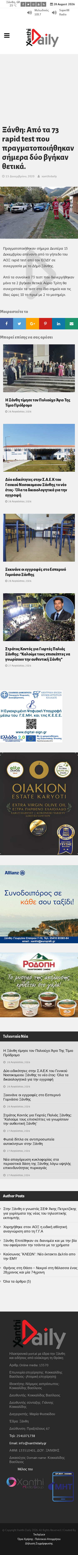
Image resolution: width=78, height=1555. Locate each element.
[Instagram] (33, 4)
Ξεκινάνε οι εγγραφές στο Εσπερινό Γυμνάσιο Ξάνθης (32, 1097)
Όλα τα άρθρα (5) (17, 1281)
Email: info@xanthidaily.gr (27, 1443)
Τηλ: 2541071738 (22, 1436)
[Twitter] (28, 4)
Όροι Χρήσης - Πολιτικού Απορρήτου (39, 1539)
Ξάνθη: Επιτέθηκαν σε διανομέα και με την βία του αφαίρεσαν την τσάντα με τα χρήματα (40, 1242)
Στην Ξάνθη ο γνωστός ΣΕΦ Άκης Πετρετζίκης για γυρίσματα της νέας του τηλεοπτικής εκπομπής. (39, 1213)
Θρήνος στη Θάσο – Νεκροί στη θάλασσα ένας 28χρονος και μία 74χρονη (40, 1270)
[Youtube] (38, 4)
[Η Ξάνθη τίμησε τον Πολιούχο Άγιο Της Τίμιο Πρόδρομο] (39, 369)
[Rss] (43, 4)
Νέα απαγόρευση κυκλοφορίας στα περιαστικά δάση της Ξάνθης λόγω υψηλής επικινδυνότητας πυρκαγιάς (37, 1163)
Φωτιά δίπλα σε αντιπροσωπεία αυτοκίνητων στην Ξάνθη (28, 1141)
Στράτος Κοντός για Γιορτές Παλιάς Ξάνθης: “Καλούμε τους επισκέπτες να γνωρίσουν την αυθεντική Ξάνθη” (37, 654)
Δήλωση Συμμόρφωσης (39, 1543)
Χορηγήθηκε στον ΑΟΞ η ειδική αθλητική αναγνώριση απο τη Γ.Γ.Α (35, 1229)
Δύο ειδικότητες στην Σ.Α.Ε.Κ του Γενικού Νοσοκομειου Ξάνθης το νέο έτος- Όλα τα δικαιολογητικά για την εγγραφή (35, 1075)
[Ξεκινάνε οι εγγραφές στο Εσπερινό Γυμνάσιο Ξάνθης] (39, 539)
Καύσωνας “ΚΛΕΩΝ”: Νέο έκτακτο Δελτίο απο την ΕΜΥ (39, 1256)
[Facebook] (23, 4)
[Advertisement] (39, 84)
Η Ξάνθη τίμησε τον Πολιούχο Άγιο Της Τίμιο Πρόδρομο (38, 1052)
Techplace (39, 1534)
